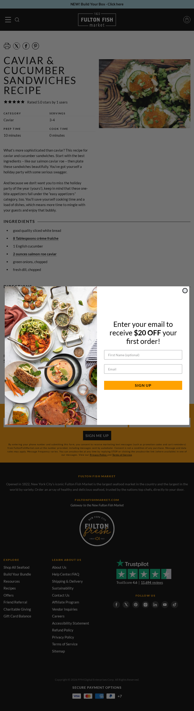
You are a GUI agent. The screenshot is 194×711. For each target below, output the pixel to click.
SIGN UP (143, 385)
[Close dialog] (185, 290)
